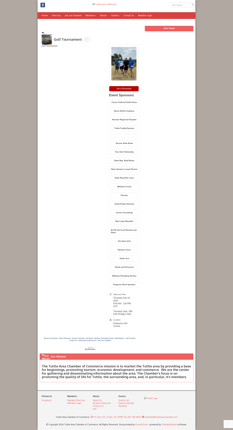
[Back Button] (43, 33)
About (103, 15)
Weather (123, 406)
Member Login (145, 15)
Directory (56, 15)
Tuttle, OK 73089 (108, 417)
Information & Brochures (87, 340)
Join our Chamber (73, 15)
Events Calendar (78, 338)
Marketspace (119, 338)
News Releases (65, 338)
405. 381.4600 (134, 417)
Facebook (46, 400)
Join (95, 408)
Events (114, 15)
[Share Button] (87, 40)
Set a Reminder (123, 88)
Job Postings (130, 338)
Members (90, 15)
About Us (97, 400)
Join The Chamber (104, 340)
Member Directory (76, 400)
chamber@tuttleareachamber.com (160, 417)
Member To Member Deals (104, 338)
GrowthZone (141, 424)
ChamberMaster (169, 424)
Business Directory (51, 338)
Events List (124, 400)
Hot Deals (89, 338)
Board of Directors (102, 403)
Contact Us (128, 15)
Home (45, 15)
